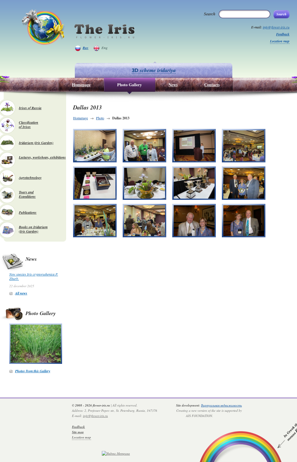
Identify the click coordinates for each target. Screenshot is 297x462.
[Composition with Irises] (144, 183)
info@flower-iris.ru (276, 27)
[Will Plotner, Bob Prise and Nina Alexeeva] (144, 145)
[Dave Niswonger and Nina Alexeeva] (194, 220)
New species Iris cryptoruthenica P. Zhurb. (33, 276)
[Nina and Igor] (95, 220)
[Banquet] (243, 145)
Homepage (80, 118)
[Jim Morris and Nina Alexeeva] (243, 220)
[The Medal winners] (95, 183)
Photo (100, 118)
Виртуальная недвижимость (221, 405)
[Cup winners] (194, 183)
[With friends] (243, 183)
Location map (279, 41)
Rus (85, 47)
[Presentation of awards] (144, 220)
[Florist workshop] (95, 145)
